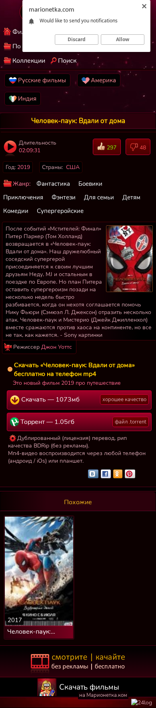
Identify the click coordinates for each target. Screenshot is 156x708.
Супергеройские (60, 211)
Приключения (23, 197)
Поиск (67, 60)
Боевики (90, 184)
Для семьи (99, 197)
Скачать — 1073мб (83, 399)
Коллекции (28, 60)
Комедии (15, 211)
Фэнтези (64, 197)
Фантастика (53, 184)
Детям (131, 197)
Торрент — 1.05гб (82, 422)
